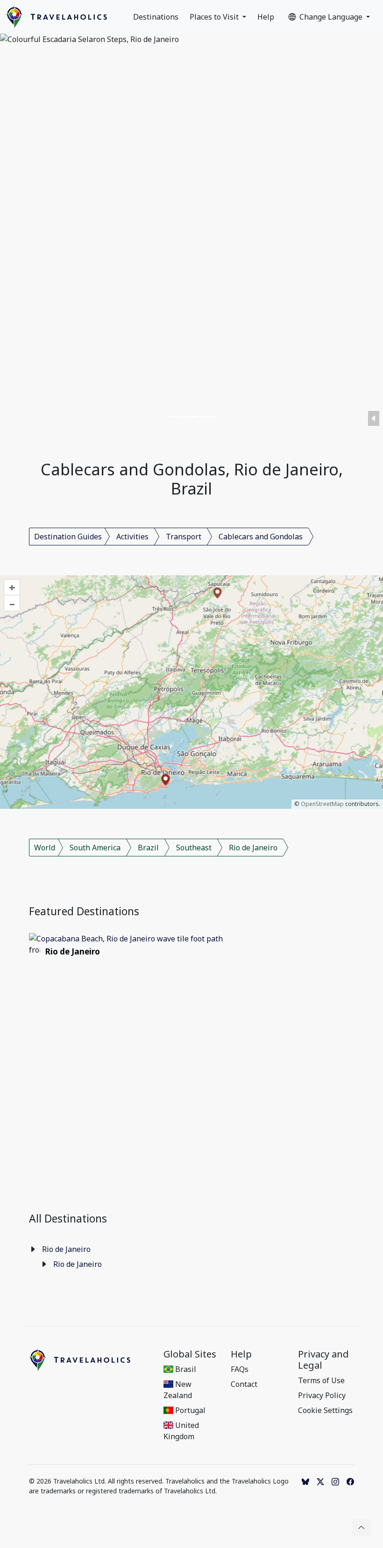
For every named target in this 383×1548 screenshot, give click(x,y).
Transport (183, 536)
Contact (244, 1384)
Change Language (331, 17)
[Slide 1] (175, 416)
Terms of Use (321, 1380)
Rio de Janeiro (253, 847)
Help (265, 17)
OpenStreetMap (322, 804)
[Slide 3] (208, 416)
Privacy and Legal (323, 1360)
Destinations (155, 17)
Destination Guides (68, 536)
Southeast (194, 847)
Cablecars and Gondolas (261, 536)
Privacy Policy (322, 1395)
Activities (132, 536)
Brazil (148, 847)
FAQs (239, 1369)
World (44, 847)
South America (95, 847)
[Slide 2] (191, 416)
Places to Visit (215, 17)
